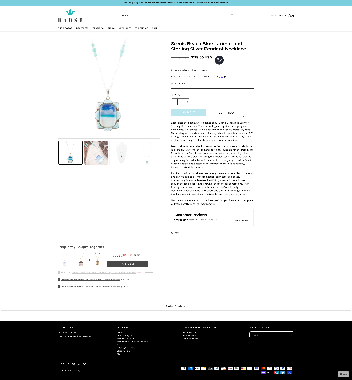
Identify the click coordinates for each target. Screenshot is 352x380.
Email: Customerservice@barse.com (75, 336)
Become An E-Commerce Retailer (132, 341)
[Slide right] (155, 87)
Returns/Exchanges (126, 348)
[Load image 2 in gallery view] (96, 153)
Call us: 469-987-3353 (68, 332)
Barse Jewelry (74, 370)
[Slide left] (62, 87)
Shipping (176, 70)
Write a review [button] (242, 220)
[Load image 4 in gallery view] (147, 153)
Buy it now (226, 112)
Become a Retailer (125, 338)
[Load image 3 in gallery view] (121, 153)
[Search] (232, 15)
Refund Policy (189, 335)
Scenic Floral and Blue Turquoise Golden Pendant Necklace (90, 286)
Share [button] (176, 233)
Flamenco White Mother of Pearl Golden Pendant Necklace (90, 279)
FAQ (118, 344)
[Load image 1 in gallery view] (70, 153)
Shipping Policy (124, 351)
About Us (121, 332)
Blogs (119, 354)
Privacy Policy (189, 332)
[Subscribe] (291, 334)
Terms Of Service (191, 338)
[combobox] (177, 15)
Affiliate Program (125, 335)
